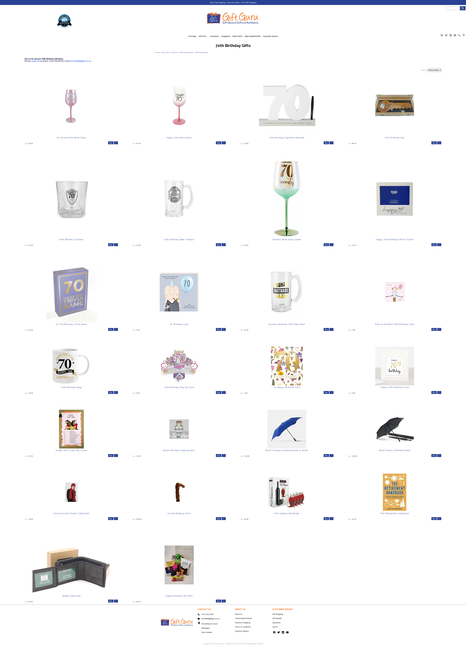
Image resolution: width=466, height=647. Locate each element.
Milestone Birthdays (186, 52)
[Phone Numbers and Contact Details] (459, 36)
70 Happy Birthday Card (287, 387)
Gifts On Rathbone (218, 644)
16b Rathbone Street (209, 624)
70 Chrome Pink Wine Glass (71, 137)
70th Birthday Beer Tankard (179, 239)
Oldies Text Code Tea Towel (71, 450)
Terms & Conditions (243, 627)
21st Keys (192, 36)
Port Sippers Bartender (286, 513)
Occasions (214, 36)
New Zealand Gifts (253, 36)
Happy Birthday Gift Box (179, 596)
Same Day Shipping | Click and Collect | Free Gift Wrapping (233, 2)
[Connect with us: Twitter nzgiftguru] (446, 36)
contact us (35, 61)
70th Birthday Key (394, 137)
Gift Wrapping (277, 614)
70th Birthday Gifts (201, 52)
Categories (225, 36)
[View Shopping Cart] (464, 36)
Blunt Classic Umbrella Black (395, 450)
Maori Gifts (237, 36)
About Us (238, 614)
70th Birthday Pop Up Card (179, 387)
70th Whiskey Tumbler (71, 239)
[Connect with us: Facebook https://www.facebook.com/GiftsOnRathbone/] (442, 36)
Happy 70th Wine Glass (179, 137)
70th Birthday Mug (71, 387)
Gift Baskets (277, 618)
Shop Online (165, 52)
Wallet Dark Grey (71, 596)
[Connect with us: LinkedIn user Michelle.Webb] (451, 36)
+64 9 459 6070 (207, 614)
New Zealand (205, 632)
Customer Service (270, 36)
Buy (110, 143)
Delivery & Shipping (242, 622)
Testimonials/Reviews (243, 618)
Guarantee (276, 622)
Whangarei (204, 628)
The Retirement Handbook (394, 513)
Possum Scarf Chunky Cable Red (71, 513)
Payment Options (242, 631)
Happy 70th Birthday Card (394, 387)
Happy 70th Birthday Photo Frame (394, 239)
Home (157, 52)
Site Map (228, 644)
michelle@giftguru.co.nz (80, 61)
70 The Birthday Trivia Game (71, 324)
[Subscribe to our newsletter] (455, 36)
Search (275, 627)
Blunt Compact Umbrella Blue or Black (287, 450)
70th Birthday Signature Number (286, 137)
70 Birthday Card (179, 324)
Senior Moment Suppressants (179, 450)
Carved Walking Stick (179, 513)
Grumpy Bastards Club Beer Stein (287, 324)
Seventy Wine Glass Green (287, 239)
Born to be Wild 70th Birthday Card (394, 324)
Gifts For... (203, 36)
